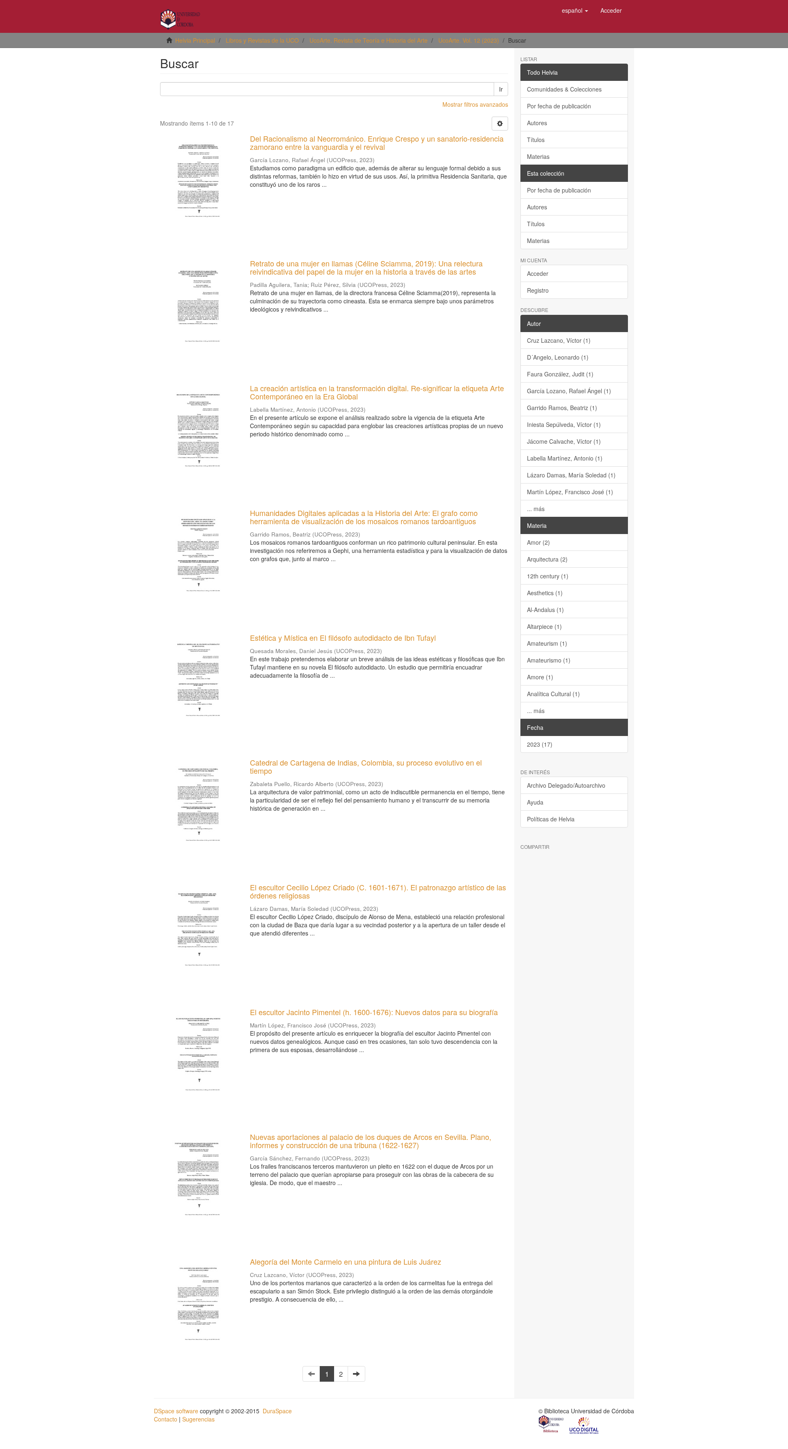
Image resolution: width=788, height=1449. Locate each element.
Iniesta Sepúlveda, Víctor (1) (564, 424)
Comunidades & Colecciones (564, 89)
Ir (501, 89)
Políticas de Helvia (551, 819)
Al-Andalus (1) (545, 609)
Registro (538, 290)
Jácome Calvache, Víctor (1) (564, 441)
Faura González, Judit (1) (560, 374)
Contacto (165, 1419)
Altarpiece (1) (544, 626)
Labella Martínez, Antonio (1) (564, 458)
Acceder (537, 273)
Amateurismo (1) (548, 660)
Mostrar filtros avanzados (475, 104)
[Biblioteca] (551, 1425)
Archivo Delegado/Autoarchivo (566, 785)
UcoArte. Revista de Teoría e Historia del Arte (368, 40)
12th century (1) (547, 576)
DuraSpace (277, 1411)
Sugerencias (198, 1419)
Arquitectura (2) (547, 559)
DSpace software (176, 1411)
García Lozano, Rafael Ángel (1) (569, 391)
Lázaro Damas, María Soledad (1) (571, 475)
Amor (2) (538, 542)
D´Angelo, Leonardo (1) (558, 357)
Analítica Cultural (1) (553, 694)
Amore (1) (540, 677)
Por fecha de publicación (559, 106)
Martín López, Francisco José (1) (570, 492)
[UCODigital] (584, 1425)
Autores (537, 123)
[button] (575, 10)
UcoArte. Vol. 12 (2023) (468, 40)
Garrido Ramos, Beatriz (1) (562, 408)
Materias (538, 156)
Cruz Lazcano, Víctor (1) (559, 340)
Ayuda (535, 802)
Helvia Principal (195, 40)
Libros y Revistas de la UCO (262, 40)
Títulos (536, 139)
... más (536, 508)
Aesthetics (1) (545, 593)
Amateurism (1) (547, 643)
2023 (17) (539, 744)
